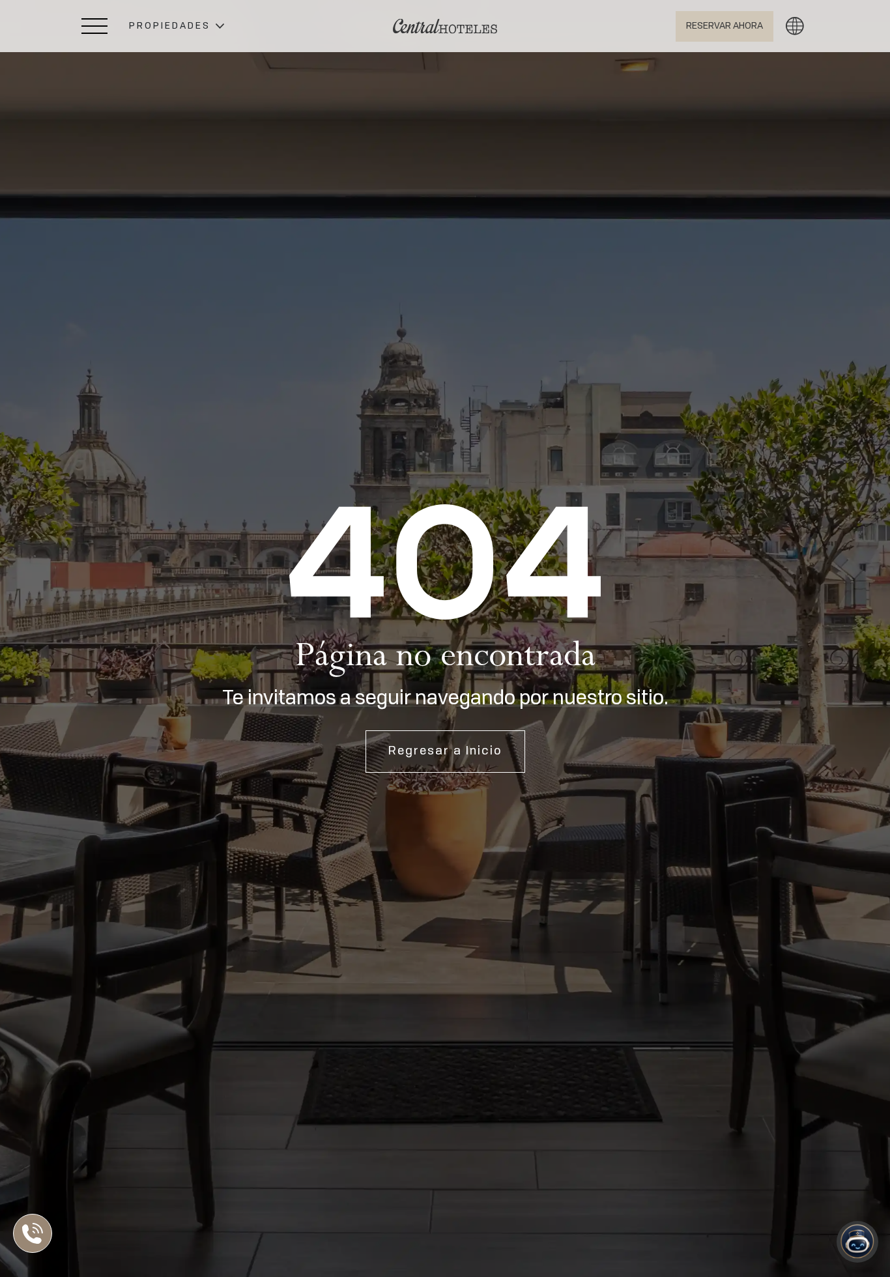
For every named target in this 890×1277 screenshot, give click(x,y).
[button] (177, 26)
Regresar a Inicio (445, 751)
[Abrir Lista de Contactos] (36, 1233)
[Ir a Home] (445, 26)
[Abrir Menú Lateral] (94, 26)
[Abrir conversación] (857, 1242)
